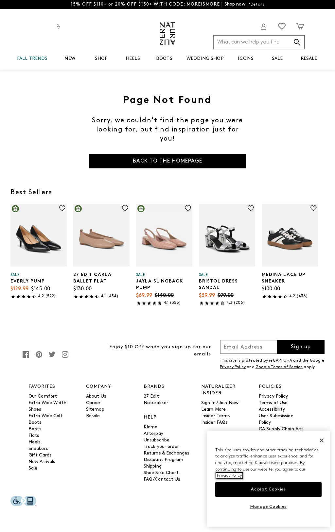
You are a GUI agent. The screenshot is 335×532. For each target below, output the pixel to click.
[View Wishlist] (282, 26)
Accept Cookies (268, 489)
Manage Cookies (268, 507)
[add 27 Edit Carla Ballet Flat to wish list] (125, 208)
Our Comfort (42, 396)
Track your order (161, 446)
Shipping (153, 466)
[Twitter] (52, 357)
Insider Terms (215, 416)
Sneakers (38, 448)
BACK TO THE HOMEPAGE (167, 161)
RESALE (309, 58)
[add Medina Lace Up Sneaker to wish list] (313, 208)
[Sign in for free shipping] (263, 27)
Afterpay (153, 433)
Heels (34, 442)
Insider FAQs (214, 422)
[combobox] (259, 42)
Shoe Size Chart (161, 473)
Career (93, 403)
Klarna (151, 427)
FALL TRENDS (32, 58)
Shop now (234, 4)
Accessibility (272, 409)
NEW (69, 58)
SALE (277, 58)
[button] (51, 59)
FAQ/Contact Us (162, 479)
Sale (33, 468)
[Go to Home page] (167, 33)
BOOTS (164, 58)
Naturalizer (156, 403)
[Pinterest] (39, 357)
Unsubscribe (157, 440)
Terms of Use (273, 403)
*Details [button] (256, 5)
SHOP (101, 58)
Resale (93, 416)
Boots (35, 429)
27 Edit (151, 396)
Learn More (213, 409)
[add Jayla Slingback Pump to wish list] (188, 208)
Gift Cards (39, 455)
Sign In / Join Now (220, 403)
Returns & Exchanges (166, 453)
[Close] (321, 440)
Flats (33, 435)
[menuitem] (32, 60)
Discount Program (163, 459)
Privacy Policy (273, 396)
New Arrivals (41, 461)
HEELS (133, 58)
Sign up (301, 347)
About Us (96, 396)
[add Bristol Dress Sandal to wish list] (250, 208)
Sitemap (95, 409)
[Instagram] (65, 357)
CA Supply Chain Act (281, 429)
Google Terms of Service (279, 367)
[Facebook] (26, 357)
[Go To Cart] (300, 26)
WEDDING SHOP (205, 58)
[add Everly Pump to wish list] (62, 208)
